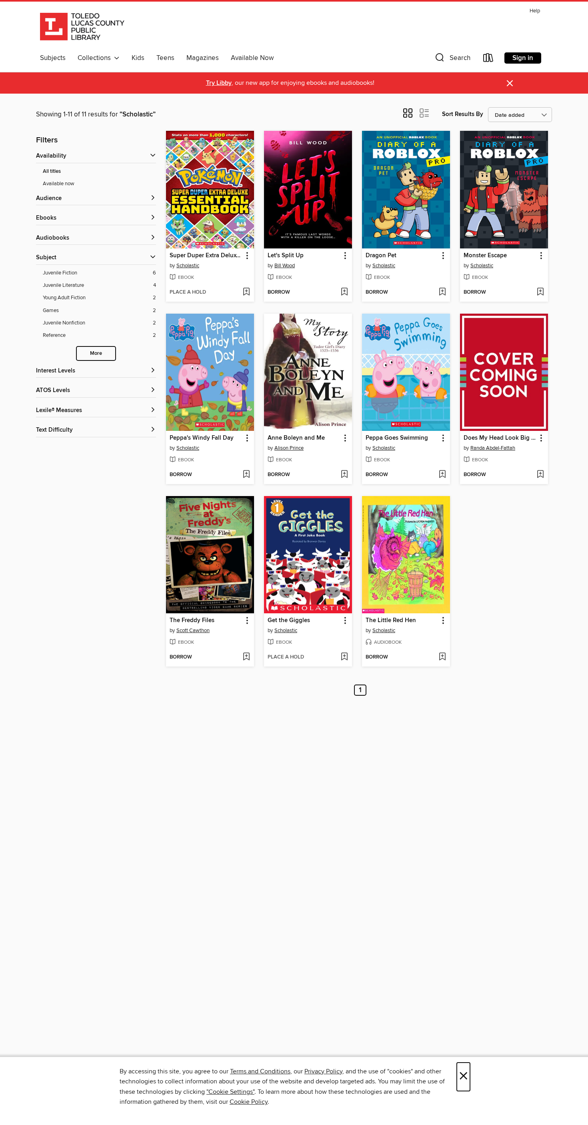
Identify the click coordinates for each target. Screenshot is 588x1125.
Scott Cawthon (193, 630)
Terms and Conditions (260, 1071)
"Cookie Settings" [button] (230, 1092)
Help (535, 11)
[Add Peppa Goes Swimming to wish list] (442, 475)
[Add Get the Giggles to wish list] (344, 657)
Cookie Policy (249, 1102)
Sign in (522, 58)
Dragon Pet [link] (381, 255)
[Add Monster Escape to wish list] (540, 292)
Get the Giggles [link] (289, 620)
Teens (165, 58)
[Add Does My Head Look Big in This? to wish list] (540, 475)
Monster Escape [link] (485, 255)
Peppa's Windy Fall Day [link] (202, 438)
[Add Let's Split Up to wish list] (344, 292)
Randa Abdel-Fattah (492, 448)
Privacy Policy (323, 1071)
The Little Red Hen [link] (391, 620)
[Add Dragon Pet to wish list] (442, 292)
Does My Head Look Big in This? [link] (500, 438)
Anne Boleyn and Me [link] (296, 438)
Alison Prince (289, 448)
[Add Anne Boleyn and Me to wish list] (344, 475)
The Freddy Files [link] (192, 620)
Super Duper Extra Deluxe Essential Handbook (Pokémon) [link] (206, 255)
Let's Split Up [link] (286, 255)
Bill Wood (284, 265)
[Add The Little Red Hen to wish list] (442, 657)
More (96, 353)
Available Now (252, 58)
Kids (138, 58)
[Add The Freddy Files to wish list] (246, 657)
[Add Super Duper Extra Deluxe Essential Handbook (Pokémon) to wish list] (246, 292)
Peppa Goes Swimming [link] (397, 438)
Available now (58, 183)
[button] (452, 59)
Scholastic (187, 265)
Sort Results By (462, 114)
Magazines (202, 58)
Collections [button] (96, 58)
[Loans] (488, 59)
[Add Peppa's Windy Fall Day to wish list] (246, 475)
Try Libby (219, 83)
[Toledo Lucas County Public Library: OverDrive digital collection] (82, 27)
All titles (52, 171)
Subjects (53, 58)
